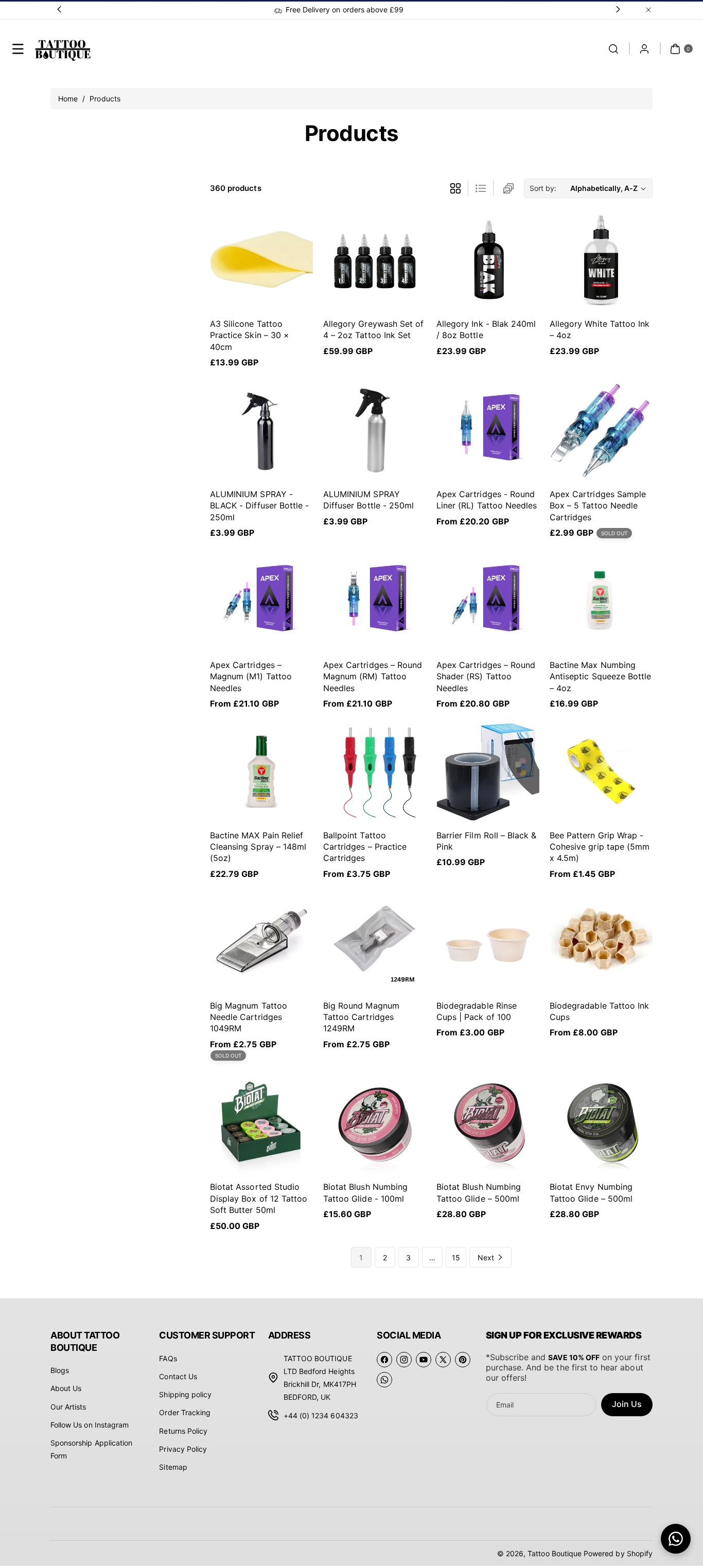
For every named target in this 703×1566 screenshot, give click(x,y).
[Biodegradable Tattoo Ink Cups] (601, 941)
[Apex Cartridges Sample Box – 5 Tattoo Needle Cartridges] (601, 430)
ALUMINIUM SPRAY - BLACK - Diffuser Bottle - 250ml (259, 505)
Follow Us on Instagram (89, 1424)
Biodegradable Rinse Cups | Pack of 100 (476, 1011)
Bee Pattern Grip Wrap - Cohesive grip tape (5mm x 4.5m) (599, 847)
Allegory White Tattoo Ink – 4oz (599, 329)
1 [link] (361, 1257)
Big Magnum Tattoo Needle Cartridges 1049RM (248, 1017)
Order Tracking (184, 1412)
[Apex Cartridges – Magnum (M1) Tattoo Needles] (261, 601)
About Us (65, 1388)
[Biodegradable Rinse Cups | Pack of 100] (487, 941)
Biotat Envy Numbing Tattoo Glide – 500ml (591, 1192)
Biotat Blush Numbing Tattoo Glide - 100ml (365, 1192)
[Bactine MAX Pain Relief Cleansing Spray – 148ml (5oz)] (261, 771)
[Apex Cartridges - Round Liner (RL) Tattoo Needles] (487, 430)
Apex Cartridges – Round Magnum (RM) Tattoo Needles (372, 676)
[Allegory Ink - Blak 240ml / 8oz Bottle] (487, 259)
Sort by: (543, 188)
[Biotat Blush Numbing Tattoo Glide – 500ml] (487, 1123)
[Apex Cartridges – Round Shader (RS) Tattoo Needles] (487, 601)
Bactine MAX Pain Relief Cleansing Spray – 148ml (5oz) (258, 847)
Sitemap (173, 1467)
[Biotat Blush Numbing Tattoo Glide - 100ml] (374, 1123)
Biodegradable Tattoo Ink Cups (599, 1011)
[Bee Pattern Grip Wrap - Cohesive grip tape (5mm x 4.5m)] (601, 771)
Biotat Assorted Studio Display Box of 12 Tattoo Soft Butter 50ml (258, 1198)
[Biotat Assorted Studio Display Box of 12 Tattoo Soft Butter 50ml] (261, 1123)
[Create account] (644, 49)
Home (69, 98)
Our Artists (68, 1406)
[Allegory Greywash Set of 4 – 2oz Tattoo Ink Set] (374, 259)
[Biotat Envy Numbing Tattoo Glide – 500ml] (601, 1123)
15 (456, 1257)
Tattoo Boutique (555, 1553)
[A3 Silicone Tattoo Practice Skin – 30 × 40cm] (261, 259)
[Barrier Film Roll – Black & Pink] (487, 771)
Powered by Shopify (618, 1553)
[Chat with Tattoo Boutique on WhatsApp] (676, 1539)
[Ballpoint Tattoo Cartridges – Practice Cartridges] (374, 771)
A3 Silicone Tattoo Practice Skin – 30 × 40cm (249, 335)
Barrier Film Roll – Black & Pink (486, 841)
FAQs (168, 1358)
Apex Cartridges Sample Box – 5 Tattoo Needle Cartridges (598, 505)
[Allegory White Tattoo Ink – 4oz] (601, 259)
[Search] (613, 49)
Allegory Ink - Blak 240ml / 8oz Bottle (486, 329)
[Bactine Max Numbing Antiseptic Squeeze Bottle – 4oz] (601, 601)
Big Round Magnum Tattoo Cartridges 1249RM (361, 1017)
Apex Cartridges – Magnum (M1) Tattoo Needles (251, 676)
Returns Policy (183, 1431)
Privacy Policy (183, 1449)
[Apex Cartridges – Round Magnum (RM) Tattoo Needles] (374, 601)
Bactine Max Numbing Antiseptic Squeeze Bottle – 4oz (600, 676)
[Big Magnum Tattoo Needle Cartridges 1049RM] (261, 941)
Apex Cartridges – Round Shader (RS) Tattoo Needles (485, 676)
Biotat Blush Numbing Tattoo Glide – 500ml (478, 1192)
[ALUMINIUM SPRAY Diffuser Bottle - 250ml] (374, 430)
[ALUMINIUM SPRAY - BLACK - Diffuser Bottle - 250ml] (261, 430)
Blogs (59, 1370)
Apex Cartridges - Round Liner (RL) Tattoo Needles (486, 500)
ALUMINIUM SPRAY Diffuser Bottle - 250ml (368, 500)
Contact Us (178, 1376)
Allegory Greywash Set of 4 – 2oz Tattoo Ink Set (373, 329)
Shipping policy (185, 1394)
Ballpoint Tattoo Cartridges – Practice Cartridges (365, 847)
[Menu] (18, 49)
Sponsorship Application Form (91, 1449)
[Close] (648, 9)
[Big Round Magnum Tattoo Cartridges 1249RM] (374, 941)
